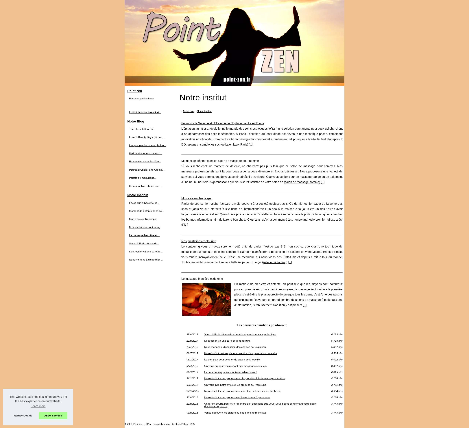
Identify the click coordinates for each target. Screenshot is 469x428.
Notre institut (204, 111)
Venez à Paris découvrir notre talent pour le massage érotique (240, 334)
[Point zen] (234, 43)
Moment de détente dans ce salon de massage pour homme (220, 160)
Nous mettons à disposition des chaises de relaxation (235, 347)
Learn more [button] (38, 406)
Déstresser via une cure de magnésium (227, 340)
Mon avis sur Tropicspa (196, 198)
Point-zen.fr (139, 424)
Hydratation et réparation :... (145, 153)
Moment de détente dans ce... (146, 210)
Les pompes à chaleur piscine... (147, 145)
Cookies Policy (180, 424)
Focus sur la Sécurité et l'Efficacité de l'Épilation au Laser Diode (222, 123)
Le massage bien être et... (144, 235)
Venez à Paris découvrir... (144, 243)
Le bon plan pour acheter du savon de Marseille (232, 359)
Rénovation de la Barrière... (145, 161)
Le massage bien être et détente (202, 278)
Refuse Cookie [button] (23, 415)
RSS (192, 424)
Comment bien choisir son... (145, 186)
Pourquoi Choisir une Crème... (146, 169)
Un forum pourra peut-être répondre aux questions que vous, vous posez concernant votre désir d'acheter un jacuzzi (260, 405)
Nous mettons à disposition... (146, 259)
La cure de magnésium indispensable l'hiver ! (230, 372)
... (251, 144)
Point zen (188, 111)
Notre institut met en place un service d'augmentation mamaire (240, 353)
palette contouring (274, 262)
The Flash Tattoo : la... (142, 129)
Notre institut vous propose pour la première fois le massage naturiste (244, 378)
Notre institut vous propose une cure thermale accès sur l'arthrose (242, 391)
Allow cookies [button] (53, 415)
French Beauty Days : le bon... (146, 137)
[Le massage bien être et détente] (206, 299)
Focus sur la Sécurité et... (144, 202)
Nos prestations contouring (198, 241)
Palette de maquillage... (142, 177)
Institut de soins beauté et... (145, 112)
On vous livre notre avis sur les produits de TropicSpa (235, 385)
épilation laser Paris (234, 144)
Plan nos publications (141, 98)
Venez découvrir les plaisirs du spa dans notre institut (235, 412)
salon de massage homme (302, 182)
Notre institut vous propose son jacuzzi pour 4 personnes (237, 397)
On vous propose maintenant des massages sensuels (235, 366)
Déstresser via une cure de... (146, 251)
